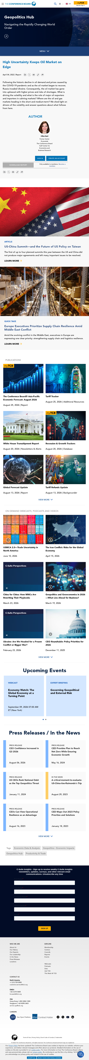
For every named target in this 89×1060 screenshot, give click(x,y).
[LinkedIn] (25, 74)
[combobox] (68, 4)
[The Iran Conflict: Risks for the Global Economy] (66, 529)
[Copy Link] (38, 74)
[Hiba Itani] (44, 127)
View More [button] (43, 499)
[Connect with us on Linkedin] (72, 1017)
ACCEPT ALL (31, 1058)
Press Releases (15, 959)
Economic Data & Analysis (27, 848)
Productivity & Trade (36, 853)
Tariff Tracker (52, 396)
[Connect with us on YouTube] (67, 1017)
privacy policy (37, 1052)
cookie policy (35, 1050)
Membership (48, 947)
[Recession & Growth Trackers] (66, 425)
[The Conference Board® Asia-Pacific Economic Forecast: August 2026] (23, 378)
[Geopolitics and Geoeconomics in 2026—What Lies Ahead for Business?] (66, 576)
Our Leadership (15, 954)
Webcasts (47, 964)
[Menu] (3, 4)
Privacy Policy (13, 1046)
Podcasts (47, 966)
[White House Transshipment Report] (23, 425)
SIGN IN (40, 158)
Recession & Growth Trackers (60, 443)
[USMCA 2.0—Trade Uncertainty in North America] (23, 529)
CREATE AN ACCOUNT (56, 158)
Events (46, 957)
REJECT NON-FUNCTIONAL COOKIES (49, 1058)
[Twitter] (29, 74)
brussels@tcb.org (16, 994)
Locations (13, 962)
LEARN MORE (12, 261)
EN (70, 4)
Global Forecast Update (15, 487)
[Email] (33, 74)
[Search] (55, 4)
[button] (6, 36)
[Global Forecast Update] (23, 469)
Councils (47, 952)
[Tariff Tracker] (66, 378)
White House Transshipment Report (21, 443)
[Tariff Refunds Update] (66, 469)
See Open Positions (23, 1017)
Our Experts (14, 952)
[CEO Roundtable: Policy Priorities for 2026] (66, 623)
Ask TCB (47, 971)
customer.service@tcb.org (19, 985)
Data (46, 969)
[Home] (20, 4)
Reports (47, 954)
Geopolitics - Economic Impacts (58, 848)
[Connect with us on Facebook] (58, 1017)
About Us (13, 947)
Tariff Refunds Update (57, 487)
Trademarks (58, 1037)
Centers (47, 950)
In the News (14, 957)
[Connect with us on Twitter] (63, 1017)
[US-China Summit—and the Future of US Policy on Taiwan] (44, 211)
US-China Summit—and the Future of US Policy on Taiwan (42, 246)
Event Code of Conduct (47, 1037)
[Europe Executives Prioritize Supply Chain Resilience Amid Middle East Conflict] (44, 291)
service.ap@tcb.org (16, 1006)
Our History (14, 950)
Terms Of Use (27, 1037)
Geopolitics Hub (15, 853)
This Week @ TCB (50, 973)
